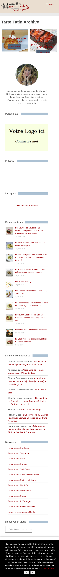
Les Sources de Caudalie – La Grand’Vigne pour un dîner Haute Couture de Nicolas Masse (29, 231)
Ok (26, 572)
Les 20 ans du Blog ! (23, 282)
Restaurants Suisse (17, 496)
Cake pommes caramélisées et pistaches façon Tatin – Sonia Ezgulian (43, 43)
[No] (55, 558)
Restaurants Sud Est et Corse (22, 480)
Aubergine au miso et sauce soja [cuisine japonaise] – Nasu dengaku (27, 381)
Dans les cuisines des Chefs (21, 512)
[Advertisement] (29, 176)
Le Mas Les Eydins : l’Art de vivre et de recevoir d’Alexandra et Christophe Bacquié (31, 257)
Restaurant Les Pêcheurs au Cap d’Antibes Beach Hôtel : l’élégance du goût (30, 318)
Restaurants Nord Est (18, 485)
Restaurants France (17, 464)
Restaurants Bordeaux (18, 448)
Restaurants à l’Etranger (19, 501)
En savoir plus (47, 568)
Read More (14, 46)
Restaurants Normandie (19, 490)
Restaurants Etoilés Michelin (21, 506)
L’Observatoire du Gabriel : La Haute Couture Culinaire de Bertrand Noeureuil (28, 401)
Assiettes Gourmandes (27, 205)
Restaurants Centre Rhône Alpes (23, 474)
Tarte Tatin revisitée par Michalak (14, 40)
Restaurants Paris (16, 458)
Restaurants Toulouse (18, 453)
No (33, 572)
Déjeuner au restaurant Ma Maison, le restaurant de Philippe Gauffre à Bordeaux (26, 429)
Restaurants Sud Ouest (19, 469)
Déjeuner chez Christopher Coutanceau (31, 330)
